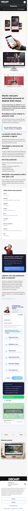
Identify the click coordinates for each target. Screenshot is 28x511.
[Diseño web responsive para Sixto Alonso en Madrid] (14, 24)
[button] (25, 484)
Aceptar (13, 498)
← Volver (8, 378)
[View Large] (25, 444)
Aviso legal (21, 508)
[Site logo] (5, 2)
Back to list (13, 434)
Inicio (4, 9)
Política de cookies (7, 508)
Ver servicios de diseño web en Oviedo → (12, 268)
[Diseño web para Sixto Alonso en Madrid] (14, 61)
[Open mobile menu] (25, 2)
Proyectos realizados (12, 9)
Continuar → (17, 378)
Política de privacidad (15, 508)
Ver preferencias (13, 505)
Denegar (13, 502)
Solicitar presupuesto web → (9, 298)
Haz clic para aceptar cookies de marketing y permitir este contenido (13, 411)
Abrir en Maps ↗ (20, 421)
